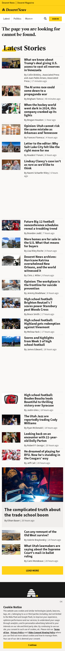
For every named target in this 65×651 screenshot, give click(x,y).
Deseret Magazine (25, 2)
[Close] (61, 602)
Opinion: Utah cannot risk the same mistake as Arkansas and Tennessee (42, 129)
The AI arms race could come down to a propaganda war (39, 90)
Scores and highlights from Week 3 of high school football (39, 341)
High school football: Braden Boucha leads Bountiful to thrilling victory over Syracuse (39, 400)
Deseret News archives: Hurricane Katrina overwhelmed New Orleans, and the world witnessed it (40, 264)
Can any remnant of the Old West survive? (40, 533)
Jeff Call (31, 463)
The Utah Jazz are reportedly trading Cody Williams (40, 419)
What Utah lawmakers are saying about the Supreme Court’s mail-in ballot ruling (42, 551)
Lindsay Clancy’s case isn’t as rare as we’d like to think (42, 164)
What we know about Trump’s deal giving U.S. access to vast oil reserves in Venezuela (42, 65)
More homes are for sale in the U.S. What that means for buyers (42, 242)
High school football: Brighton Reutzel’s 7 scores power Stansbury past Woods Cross (40, 304)
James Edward (34, 349)
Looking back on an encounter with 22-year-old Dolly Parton (40, 437)
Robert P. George (35, 445)
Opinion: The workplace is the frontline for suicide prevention (42, 285)
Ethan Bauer (13, 520)
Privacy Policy (17, 632)
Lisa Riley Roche (35, 250)
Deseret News (8, 2)
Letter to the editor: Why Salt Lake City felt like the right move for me (42, 147)
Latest (6, 18)
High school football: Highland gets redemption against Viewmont (42, 323)
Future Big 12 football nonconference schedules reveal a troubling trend (41, 225)
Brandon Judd (34, 233)
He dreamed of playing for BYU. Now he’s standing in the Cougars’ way (42, 455)
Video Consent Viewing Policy (41, 632)
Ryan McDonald (35, 427)
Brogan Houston (35, 120)
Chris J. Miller (34, 275)
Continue (32, 645)
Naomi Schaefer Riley (38, 172)
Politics (17, 18)
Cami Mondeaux (35, 561)
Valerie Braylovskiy (36, 539)
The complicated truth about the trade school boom (32, 512)
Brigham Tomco (35, 98)
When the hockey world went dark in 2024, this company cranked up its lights (40, 110)
